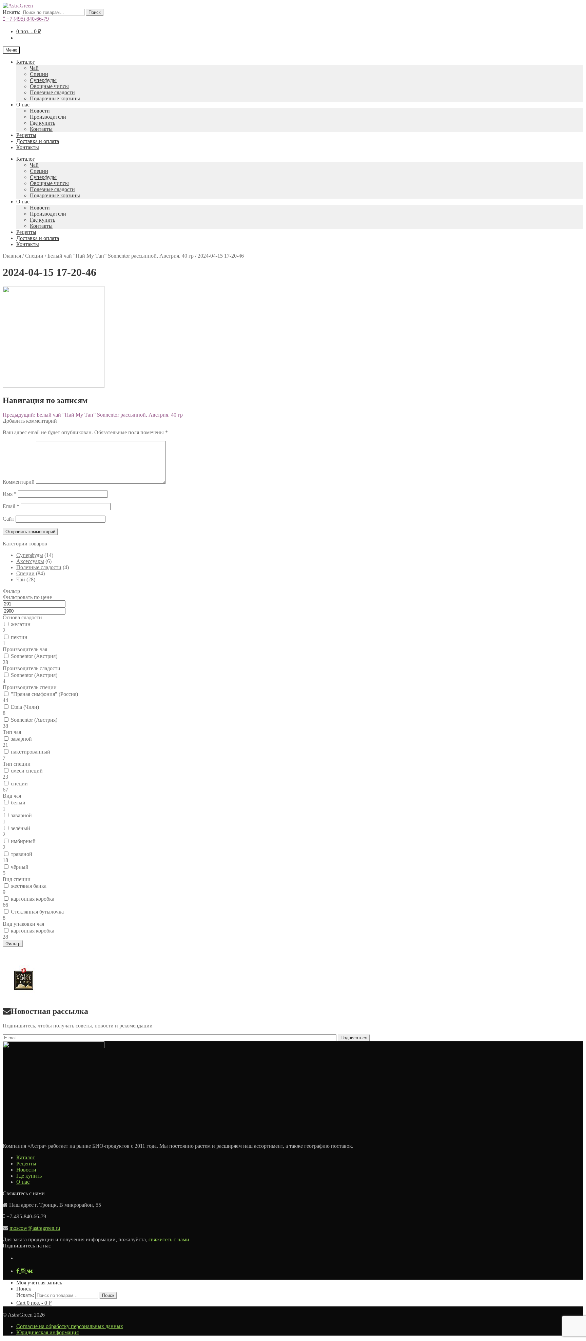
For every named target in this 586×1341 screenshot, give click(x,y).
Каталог (25, 62)
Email (11, 506)
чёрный (19, 867)
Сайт (8, 519)
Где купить (42, 123)
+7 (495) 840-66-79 (27, 19)
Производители (48, 117)
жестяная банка (28, 886)
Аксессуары (30, 561)
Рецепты (26, 135)
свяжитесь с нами (169, 1239)
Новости (40, 111)
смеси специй (27, 771)
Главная (12, 256)
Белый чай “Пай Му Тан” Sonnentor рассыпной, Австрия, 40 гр (120, 256)
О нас (23, 104)
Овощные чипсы (49, 86)
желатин (21, 624)
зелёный (20, 828)
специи (19, 783)
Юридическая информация (47, 1332)
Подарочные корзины (55, 98)
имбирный (23, 841)
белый (18, 802)
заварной (21, 739)
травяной (21, 854)
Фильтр (12, 943)
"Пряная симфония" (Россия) (44, 694)
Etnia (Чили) (25, 707)
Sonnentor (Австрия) (34, 656)
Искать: (11, 12)
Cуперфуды (43, 80)
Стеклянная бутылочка (37, 912)
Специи (39, 74)
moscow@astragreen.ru (34, 1228)
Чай (34, 68)
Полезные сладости (52, 92)
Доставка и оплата (37, 141)
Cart (34, 1303)
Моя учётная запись (39, 1282)
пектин (19, 637)
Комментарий (19, 482)
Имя (10, 494)
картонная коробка (32, 899)
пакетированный (30, 752)
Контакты (41, 129)
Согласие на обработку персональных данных (69, 1326)
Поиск (95, 12)
